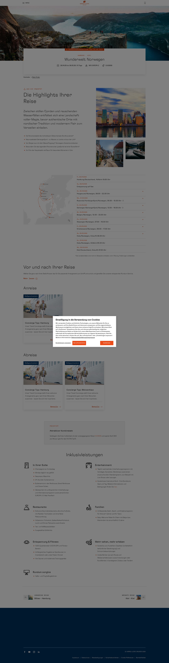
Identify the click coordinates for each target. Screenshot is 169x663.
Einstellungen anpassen (63, 343)
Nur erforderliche (79, 343)
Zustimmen (106, 343)
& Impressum (90, 337)
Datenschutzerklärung (78, 337)
